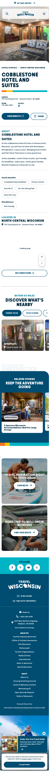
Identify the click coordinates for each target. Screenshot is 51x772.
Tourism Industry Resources (24, 632)
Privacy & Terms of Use (24, 699)
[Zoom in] (42, 254)
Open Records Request (24, 688)
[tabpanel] (24, 332)
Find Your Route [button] (23, 528)
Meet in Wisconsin (24, 658)
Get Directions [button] (23, 271)
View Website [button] (14, 114)
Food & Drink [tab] (32, 311)
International (24, 655)
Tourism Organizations (24, 647)
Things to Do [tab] (12, 311)
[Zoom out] (42, 261)
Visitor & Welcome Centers (24, 680)
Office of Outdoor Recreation (24, 636)
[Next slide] (44, 34)
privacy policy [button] (27, 759)
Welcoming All (24, 684)
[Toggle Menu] (43, 14)
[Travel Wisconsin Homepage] (25, 13)
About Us (24, 672)
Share (40, 114)
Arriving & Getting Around (24, 676)
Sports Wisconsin (24, 662)
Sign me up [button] (23, 480)
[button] (24, 3)
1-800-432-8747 (26, 612)
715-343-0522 (7, 103)
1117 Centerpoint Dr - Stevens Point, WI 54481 (21, 97)
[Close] (44, 733)
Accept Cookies (24, 765)
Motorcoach (24, 643)
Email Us (26, 607)
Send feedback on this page (24, 623)
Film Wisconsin (24, 639)
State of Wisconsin (24, 691)
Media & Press (24, 651)
